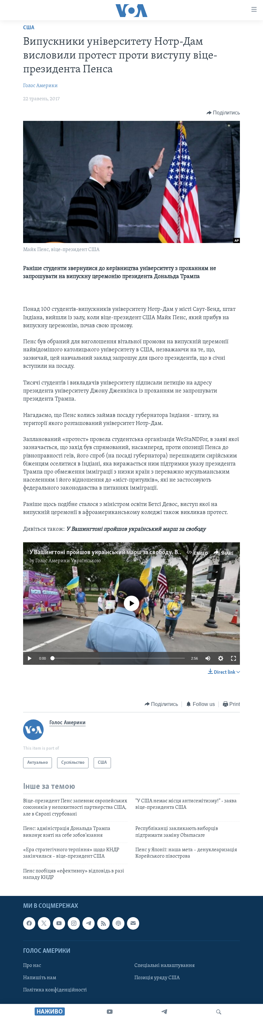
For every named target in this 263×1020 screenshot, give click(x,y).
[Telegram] (164, 1012)
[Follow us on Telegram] (88, 923)
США (28, 28)
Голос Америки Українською (68, 561)
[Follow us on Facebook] (29, 923)
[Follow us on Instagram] (74, 923)
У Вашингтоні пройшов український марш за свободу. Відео (109, 552)
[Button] (223, 113)
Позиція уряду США (157, 977)
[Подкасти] (118, 923)
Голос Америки (40, 85)
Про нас (32, 965)
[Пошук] (218, 1012)
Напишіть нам (39, 977)
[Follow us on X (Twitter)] (44, 923)
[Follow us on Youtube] (59, 923)
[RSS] (103, 923)
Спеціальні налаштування (164, 965)
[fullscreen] (233, 658)
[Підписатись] (133, 923)
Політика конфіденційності (55, 990)
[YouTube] (110, 1012)
